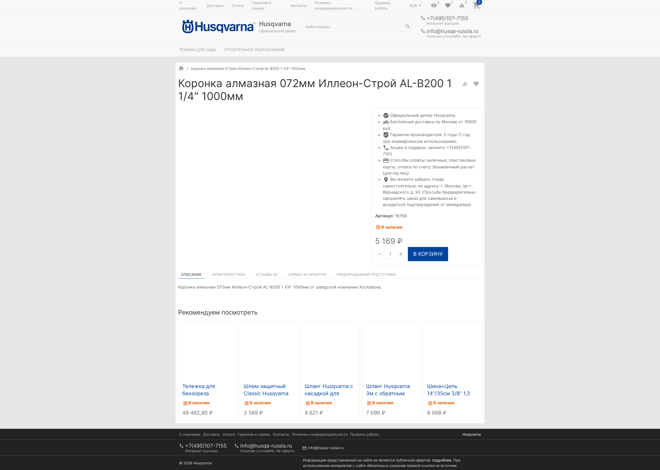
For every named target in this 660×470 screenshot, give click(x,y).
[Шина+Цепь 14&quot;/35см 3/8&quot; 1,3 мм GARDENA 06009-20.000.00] (452, 351)
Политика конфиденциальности (333, 5)
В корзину (428, 254)
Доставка (215, 5)
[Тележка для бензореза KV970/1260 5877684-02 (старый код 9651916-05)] (207, 351)
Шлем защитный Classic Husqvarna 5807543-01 (266, 393)
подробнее (441, 460)
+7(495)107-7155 (447, 18)
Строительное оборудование (254, 49)
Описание (191, 274)
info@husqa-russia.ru (452, 31)
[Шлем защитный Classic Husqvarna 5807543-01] (269, 351)
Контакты (298, 5)
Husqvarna (472, 434)
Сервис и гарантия (307, 274)
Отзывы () (267, 274)
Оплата (238, 5)
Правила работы (382, 5)
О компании (187, 5)
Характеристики (228, 274)
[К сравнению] (465, 83)
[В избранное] (476, 83)
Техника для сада (197, 49)
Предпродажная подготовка (366, 274)
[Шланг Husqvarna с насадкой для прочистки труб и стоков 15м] (330, 351)
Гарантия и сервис (261, 5)
